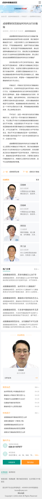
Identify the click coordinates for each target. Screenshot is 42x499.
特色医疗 (24, 16)
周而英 (23, 225)
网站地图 (21, 493)
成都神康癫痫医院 (13, 16)
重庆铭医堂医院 (22, 479)
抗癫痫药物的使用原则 (12, 402)
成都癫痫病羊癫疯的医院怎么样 (15, 417)
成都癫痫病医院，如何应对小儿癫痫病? (19, 286)
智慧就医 (4, 479)
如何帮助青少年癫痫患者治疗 (14, 391)
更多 (37, 179)
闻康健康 (12, 479)
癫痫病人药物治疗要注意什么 (14, 395)
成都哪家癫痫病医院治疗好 (14, 424)
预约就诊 (30, 462)
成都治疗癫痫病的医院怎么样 (14, 432)
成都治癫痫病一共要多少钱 (14, 421)
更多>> (36, 269)
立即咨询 (8, 378)
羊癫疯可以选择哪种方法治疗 (14, 399)
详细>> (37, 455)
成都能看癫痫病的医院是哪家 (14, 428)
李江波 (23, 246)
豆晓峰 (23, 184)
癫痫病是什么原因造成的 (13, 406)
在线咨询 (11, 462)
